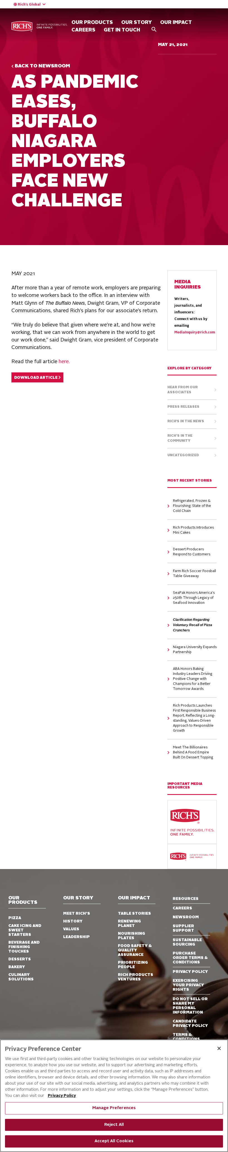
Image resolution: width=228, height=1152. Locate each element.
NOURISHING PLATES (131, 936)
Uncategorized (183, 455)
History (73, 921)
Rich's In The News (185, 421)
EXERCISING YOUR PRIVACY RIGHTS (188, 985)
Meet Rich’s (76, 914)
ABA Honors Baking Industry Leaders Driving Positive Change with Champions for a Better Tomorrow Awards (192, 679)
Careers (182, 908)
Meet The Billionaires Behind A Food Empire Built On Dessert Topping (193, 752)
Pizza (14, 918)
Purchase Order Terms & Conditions (190, 957)
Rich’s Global (29, 4)
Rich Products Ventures (135, 977)
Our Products (22, 900)
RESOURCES (186, 899)
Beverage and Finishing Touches (24, 947)
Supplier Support (183, 928)
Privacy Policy (62, 1096)
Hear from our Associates (182, 390)
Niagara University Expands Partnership (195, 650)
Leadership (76, 937)
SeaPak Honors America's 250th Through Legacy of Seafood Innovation (194, 598)
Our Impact (176, 22)
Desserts (19, 959)
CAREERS (83, 30)
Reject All (114, 1125)
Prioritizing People (133, 965)
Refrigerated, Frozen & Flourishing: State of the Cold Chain (192, 506)
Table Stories (134, 914)
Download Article (36, 378)
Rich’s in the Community (179, 438)
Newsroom (186, 917)
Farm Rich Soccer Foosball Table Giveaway (194, 574)
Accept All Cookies (114, 1141)
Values (71, 929)
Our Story (78, 898)
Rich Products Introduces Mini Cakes (193, 530)
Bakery (16, 967)
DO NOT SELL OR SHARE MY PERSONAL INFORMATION (190, 1005)
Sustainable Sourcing (187, 942)
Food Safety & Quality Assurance (135, 950)
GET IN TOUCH (122, 30)
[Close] (219, 1048)
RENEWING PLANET (129, 923)
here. (64, 361)
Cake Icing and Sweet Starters (24, 930)
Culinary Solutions (21, 977)
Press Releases (183, 407)
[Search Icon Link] (154, 29)
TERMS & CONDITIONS (186, 1037)
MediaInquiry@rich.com (194, 332)
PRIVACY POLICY (190, 972)
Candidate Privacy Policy (190, 1023)
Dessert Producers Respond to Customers (191, 552)
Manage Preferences (114, 1108)
